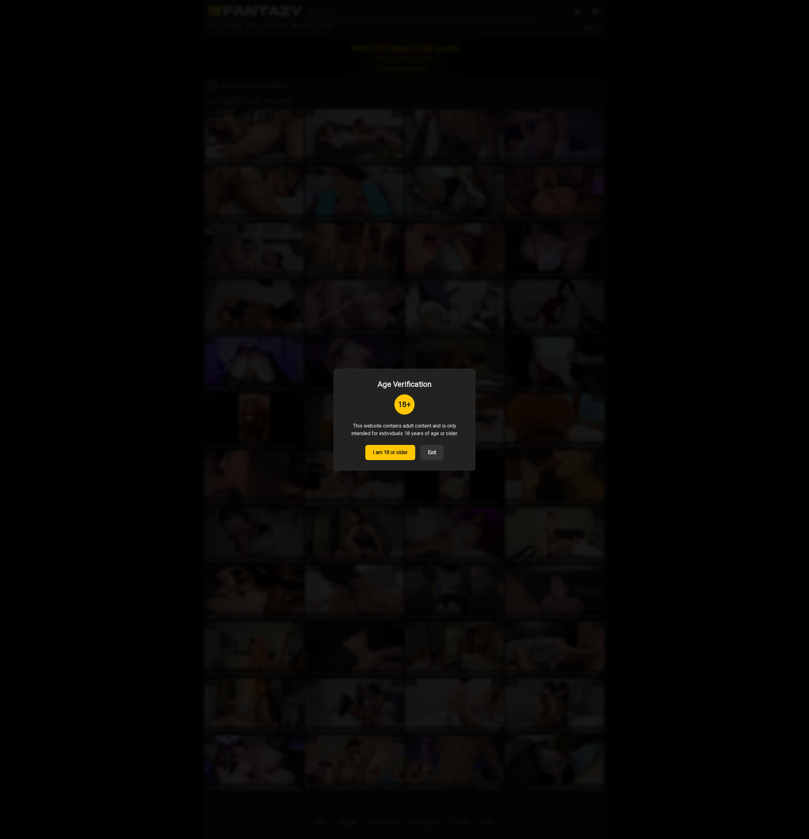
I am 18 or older (390, 452)
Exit (432, 452)
